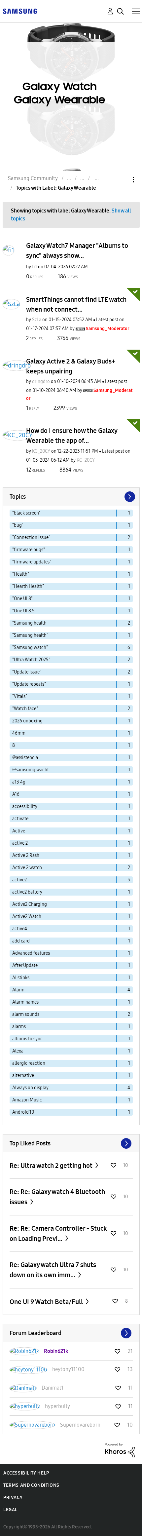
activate (20, 819)
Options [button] (122, 179)
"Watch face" (25, 708)
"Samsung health (29, 623)
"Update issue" (26, 672)
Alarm (18, 990)
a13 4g (18, 782)
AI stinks (20, 977)
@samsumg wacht (30, 770)
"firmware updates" (31, 562)
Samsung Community (33, 178)
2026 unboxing (27, 721)
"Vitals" (19, 696)
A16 (15, 794)
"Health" (20, 574)
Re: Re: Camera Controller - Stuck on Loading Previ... (58, 1233)
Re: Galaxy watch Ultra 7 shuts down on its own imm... (53, 1270)
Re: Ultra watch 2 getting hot (52, 1166)
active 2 (20, 843)
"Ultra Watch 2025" (31, 660)
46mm (18, 733)
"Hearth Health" (28, 586)
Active (18, 831)
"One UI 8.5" (24, 611)
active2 (19, 880)
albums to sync (27, 1039)
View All (71, 1143)
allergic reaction (28, 1063)
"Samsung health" (30, 635)
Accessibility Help (26, 1473)
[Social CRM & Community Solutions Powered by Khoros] (120, 1450)
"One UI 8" (22, 598)
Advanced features (31, 953)
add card (21, 941)
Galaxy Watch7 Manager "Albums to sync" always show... (77, 250)
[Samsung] (20, 11)
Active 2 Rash (25, 855)
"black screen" (26, 513)
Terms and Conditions (31, 1485)
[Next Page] (129, 497)
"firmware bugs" (28, 550)
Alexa (17, 1051)
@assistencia (25, 757)
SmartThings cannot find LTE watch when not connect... (76, 304)
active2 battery (27, 892)
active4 (19, 929)
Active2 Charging (29, 904)
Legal (10, 1510)
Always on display (30, 1088)
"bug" (17, 525)
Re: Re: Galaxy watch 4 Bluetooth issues (57, 1197)
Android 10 (23, 1112)
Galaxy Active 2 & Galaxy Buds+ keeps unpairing (70, 366)
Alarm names (25, 1002)
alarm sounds (25, 1014)
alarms (19, 1026)
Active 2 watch (27, 867)
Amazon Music (27, 1100)
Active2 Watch (26, 916)
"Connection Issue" (31, 537)
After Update (25, 965)
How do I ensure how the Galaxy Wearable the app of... (71, 435)
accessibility (24, 806)
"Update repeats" (29, 684)
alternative (23, 1075)
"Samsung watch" (30, 647)
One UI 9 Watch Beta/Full (47, 1302)
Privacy (12, 1497)
